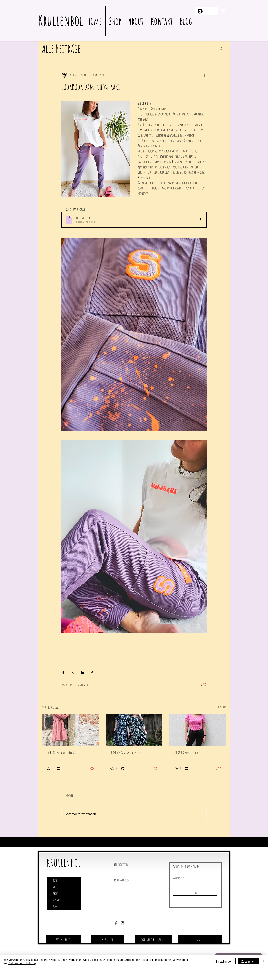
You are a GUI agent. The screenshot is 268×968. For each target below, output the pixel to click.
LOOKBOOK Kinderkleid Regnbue (62, 752)
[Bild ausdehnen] (134, 335)
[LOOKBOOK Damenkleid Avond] (134, 730)
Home (55, 880)
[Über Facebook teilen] (63, 672)
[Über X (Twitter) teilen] (73, 672)
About (55, 893)
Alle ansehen (221, 706)
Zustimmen (248, 961)
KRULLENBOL (64, 863)
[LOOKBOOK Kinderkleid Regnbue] (70, 730)
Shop (55, 887)
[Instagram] (122, 923)
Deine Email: (177, 877)
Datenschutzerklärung (22, 963)
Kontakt (56, 900)
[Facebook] (115, 923)
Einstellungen (224, 961)
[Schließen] (263, 961)
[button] (222, 10)
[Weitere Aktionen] (204, 75)
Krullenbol (60, 20)
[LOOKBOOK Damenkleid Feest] (197, 730)
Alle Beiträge (61, 48)
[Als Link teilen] (92, 672)
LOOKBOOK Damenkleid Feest (188, 752)
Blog (55, 906)
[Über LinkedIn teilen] (82, 672)
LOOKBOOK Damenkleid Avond (125, 752)
